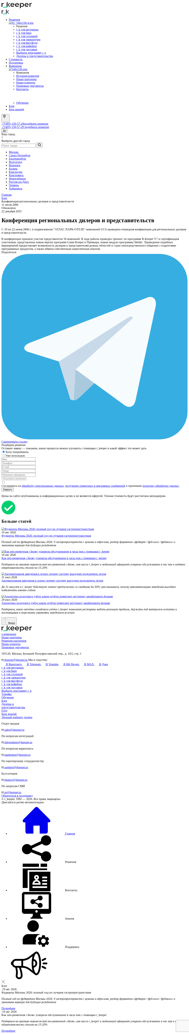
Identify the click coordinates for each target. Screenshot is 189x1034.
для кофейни (11, 684)
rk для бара (23, 32)
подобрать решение (36, 123)
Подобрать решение (14, 478)
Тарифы (6, 694)
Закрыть (7, 489)
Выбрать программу (31, 52)
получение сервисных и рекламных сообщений (95, 485)
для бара (9, 670)
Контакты (22, 89)
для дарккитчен (13, 677)
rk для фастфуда (26, 42)
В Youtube (52, 664)
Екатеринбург (17, 158)
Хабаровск (15, 188)
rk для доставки (26, 49)
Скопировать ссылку (14, 441)
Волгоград (15, 162)
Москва (13, 152)
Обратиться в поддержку (17, 795)
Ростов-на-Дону (19, 181)
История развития (27, 75)
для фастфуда (12, 680)
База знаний (16, 109)
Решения (14, 19)
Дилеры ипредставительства (13, 705)
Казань (13, 168)
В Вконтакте (14, 664)
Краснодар (15, 171)
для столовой (12, 674)
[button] (42, 861)
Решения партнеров (13, 640)
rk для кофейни (26, 46)
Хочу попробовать (17, 452)
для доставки (12, 687)
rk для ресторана (27, 29)
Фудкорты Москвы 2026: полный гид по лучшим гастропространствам (46, 535)
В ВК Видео (71, 664)
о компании (8, 634)
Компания (15, 66)
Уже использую (15, 455)
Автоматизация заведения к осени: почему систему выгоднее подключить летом (52, 580)
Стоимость (16, 59)
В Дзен (103, 664)
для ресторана (12, 667)
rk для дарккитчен (28, 39)
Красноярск (16, 175)
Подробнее (8, 1008)
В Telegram (33, 664)
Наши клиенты (25, 82)
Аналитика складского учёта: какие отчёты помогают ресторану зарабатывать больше (55, 603)
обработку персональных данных (43, 485)
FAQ (4, 710)
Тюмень (14, 185)
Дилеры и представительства (34, 56)
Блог (12, 106)
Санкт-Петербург (20, 155)
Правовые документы (30, 85)
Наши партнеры (26, 79)
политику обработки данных (160, 485)
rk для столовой (26, 36)
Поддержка (16, 62)
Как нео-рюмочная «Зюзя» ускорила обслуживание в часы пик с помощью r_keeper (53, 558)
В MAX (89, 664)
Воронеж (14, 165)
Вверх (11, 623)
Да (4, 130)
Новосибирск (17, 178)
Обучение (22, 102)
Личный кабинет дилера (16, 717)
